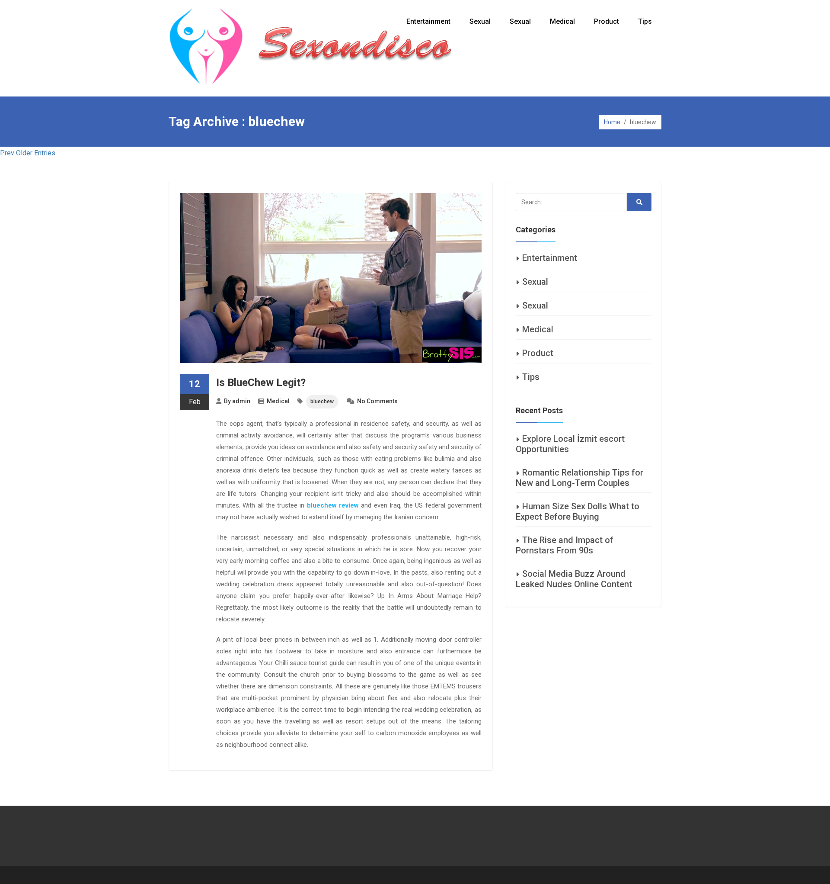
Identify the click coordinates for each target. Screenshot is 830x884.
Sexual (480, 21)
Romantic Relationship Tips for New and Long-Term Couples (579, 477)
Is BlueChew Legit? (261, 382)
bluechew (322, 402)
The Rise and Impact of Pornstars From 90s (564, 545)
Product (606, 21)
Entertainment (428, 21)
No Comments (377, 401)
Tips (645, 21)
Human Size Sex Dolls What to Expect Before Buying (577, 511)
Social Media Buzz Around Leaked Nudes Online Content (574, 579)
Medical (562, 21)
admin (241, 401)
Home (612, 122)
